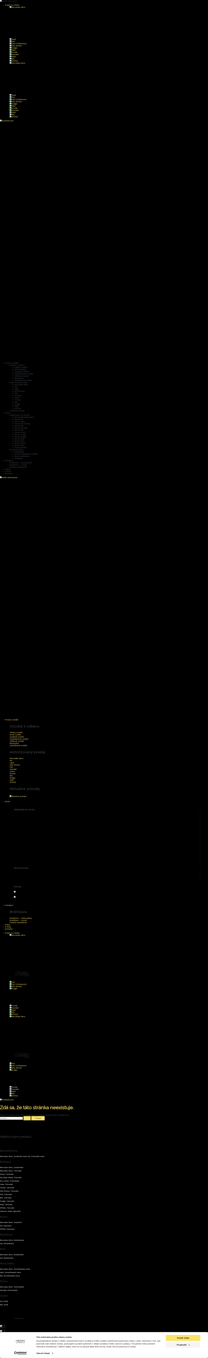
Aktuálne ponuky (17, 411)
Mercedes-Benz (21, 385)
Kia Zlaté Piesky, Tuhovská (10, 1177)
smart (17, 398)
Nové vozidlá (20, 369)
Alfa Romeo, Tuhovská (9, 1191)
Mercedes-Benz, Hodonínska (11, 1167)
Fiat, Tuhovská (6, 1194)
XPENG (17, 408)
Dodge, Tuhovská (7, 1201)
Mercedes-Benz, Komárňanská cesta (15, 1269)
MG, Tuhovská (5, 1198)
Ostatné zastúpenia (18, 467)
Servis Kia (18, 419)
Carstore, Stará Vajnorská (10, 1211)
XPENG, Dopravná (7, 1229)
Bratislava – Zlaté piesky (21, 463)
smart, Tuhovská (6, 1174)
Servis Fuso (19, 445)
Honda (17, 400)
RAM (16, 406)
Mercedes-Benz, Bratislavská (11, 1255)
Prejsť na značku (12, 5)
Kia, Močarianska (7, 1243)
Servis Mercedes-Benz (24, 417)
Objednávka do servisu (19, 415)
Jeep (16, 389)
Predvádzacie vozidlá (23, 374)
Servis (7, 413)
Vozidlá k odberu (17, 365)
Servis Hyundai (20, 428)
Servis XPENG (20, 447)
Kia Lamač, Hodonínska (9, 1181)
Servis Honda (20, 434)
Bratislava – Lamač (18, 465)
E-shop (8, 471)
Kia (15, 387)
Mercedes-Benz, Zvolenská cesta (13, 1156)
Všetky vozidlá (20, 367)
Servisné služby (16, 450)
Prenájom (9, 460)
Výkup (7, 469)
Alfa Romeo (19, 391)
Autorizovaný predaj (18, 382)
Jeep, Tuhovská (6, 1184)
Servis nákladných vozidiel (26, 454)
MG (15, 402)
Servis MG (18, 430)
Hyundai (17, 395)
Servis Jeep (19, 421)
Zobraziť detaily (43, 1353)
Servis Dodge (20, 437)
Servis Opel (19, 441)
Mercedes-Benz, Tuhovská (10, 1171)
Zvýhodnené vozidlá (23, 380)
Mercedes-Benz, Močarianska (12, 1240)
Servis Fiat (19, 426)
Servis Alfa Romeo (22, 424)
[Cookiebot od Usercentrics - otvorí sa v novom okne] (20, 1353)
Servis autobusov (21, 456)
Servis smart (20, 432)
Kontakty (9, 473)
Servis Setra (19, 443)
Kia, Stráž (4, 1301)
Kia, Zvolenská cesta (36, 1156)
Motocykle (19, 378)
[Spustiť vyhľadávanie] (27, 1118)
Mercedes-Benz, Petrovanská (12, 1287)
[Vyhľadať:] (15, 1118)
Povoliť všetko (183, 1338)
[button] (104, 241)
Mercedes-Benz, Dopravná (11, 1222)
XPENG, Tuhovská (7, 1208)
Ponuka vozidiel (11, 363)
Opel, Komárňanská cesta (10, 1272)
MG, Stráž (4, 1305)
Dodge (17, 404)
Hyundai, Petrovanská (8, 1290)
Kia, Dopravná (5, 1226)
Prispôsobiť (182, 1345)
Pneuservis (19, 452)
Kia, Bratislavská (6, 1258)
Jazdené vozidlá (21, 372)
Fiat (16, 393)
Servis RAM (19, 439)
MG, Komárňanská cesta (10, 1276)
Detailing (18, 458)
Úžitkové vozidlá (21, 376)
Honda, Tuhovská (7, 1188)
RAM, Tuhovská (6, 1204)
